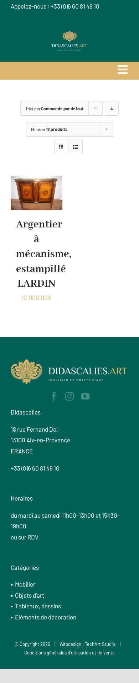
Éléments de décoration (45, 617)
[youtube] (85, 396)
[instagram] (69, 396)
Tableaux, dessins (38, 605)
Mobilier (25, 584)
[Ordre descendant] (112, 108)
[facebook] (54, 396)
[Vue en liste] (75, 147)
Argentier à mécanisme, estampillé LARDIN (43, 254)
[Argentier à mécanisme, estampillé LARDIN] (36, 181)
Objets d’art (29, 595)
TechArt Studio (100, 644)
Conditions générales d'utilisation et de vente (69, 653)
